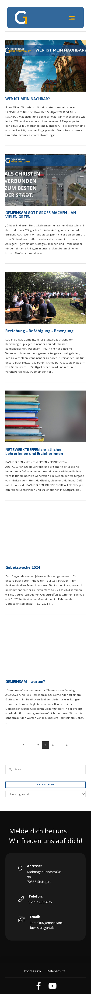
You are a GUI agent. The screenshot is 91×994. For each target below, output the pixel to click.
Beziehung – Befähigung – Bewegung (39, 330)
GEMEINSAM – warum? (25, 681)
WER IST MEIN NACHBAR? (27, 98)
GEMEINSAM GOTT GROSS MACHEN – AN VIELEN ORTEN (40, 214)
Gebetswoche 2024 (22, 567)
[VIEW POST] (45, 66)
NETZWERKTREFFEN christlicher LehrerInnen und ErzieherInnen (34, 451)
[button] (71, 17)
